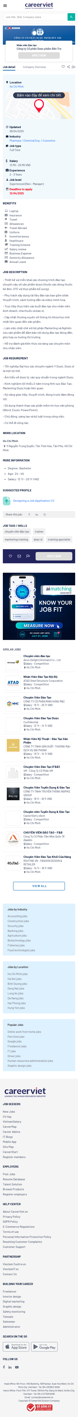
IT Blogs (8, 1136)
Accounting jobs (17, 916)
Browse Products (13, 1189)
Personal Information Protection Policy (27, 1236)
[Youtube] (17, 1367)
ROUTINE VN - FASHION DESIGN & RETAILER (42, 862)
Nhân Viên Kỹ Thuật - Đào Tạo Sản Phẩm (45, 740)
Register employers (15, 1194)
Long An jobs (15, 993)
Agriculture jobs (17, 935)
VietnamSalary (12, 1121)
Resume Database (14, 1179)
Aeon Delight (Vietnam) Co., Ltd (42, 660)
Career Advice (11, 1131)
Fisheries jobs (16, 945)
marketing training (16, 539)
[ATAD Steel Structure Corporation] (13, 683)
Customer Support (14, 1246)
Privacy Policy (11, 1216)
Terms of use (11, 1231)
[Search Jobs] (71, 17)
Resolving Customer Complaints (22, 1241)
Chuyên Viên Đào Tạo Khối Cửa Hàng (47, 856)
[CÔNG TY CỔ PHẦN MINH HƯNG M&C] (13, 704)
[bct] (39, 1407)
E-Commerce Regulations (18, 1226)
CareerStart (10, 1152)
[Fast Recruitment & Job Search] (39, 5)
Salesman (9, 1321)
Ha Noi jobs (14, 978)
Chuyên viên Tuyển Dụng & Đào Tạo (46, 811)
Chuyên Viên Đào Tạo (37, 697)
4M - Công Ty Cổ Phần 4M (38, 770)
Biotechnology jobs (19, 940)
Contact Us (10, 1274)
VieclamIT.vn (11, 1269)
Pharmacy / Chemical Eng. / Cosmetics (32, 140)
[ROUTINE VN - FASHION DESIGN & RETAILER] (13, 863)
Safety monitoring (14, 1311)
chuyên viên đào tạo (17, 531)
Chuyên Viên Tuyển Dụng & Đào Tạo (46, 787)
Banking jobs (15, 930)
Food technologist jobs (21, 950)
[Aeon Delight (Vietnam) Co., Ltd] (13, 662)
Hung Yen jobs (16, 1007)
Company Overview (34, 67)
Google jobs (15, 1041)
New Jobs (9, 1111)
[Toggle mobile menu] (5, 5)
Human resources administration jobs (30, 1060)
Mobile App (9, 1141)
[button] (63, 66)
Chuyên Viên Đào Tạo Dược (41, 718)
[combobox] (36, 17)
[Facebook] (4, 1367)
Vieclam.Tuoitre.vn (14, 1264)
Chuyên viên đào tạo (36, 656)
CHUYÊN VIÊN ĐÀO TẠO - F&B (42, 832)
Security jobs (15, 926)
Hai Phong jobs (17, 1003)
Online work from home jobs (24, 1031)
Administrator (11, 1326)
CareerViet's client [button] (34, 815)
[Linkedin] (10, 1367)
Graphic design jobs (19, 1065)
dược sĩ (38, 539)
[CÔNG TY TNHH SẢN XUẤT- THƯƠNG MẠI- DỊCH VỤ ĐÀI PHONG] (13, 745)
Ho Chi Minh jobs (18, 974)
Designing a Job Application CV (34, 500)
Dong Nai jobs (16, 988)
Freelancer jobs (17, 1046)
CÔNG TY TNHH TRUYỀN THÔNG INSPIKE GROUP (46, 793)
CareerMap (9, 1126)
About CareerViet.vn (15, 1211)
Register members (14, 1157)
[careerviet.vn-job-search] (16, 1346)
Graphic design (12, 1306)
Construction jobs (18, 921)
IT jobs (12, 1051)
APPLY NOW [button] (39, 55)
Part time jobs (16, 1036)
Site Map (8, 1146)
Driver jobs (14, 1056)
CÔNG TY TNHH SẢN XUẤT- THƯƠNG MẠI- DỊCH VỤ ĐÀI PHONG (47, 748)
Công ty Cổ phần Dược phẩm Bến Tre (39, 48)
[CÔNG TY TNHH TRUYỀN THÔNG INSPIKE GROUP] (13, 794)
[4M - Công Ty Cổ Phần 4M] (13, 773)
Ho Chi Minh (17, 86)
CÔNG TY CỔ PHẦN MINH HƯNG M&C (44, 701)
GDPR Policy (10, 1221)
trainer (39, 531)
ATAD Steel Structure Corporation (43, 680)
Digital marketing (13, 1301)
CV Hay (7, 1116)
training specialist (59, 539)
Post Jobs (9, 1174)
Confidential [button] (30, 722)
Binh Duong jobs (17, 983)
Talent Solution (12, 1184)
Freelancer (9, 1291)
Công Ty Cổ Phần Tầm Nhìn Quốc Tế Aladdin (44, 838)
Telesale (8, 1316)
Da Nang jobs (15, 998)
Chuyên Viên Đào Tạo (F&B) (41, 766)
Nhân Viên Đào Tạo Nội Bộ (40, 676)
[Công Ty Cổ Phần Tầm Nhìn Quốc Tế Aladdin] (13, 839)
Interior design (12, 1296)
